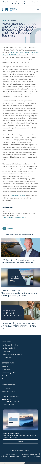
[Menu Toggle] (38, 10)
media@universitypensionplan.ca (14, 217)
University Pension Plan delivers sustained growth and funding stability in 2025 (19, 293)
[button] (11, 228)
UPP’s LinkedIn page (18, 195)
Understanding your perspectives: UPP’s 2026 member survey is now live (18, 326)
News (4, 20)
